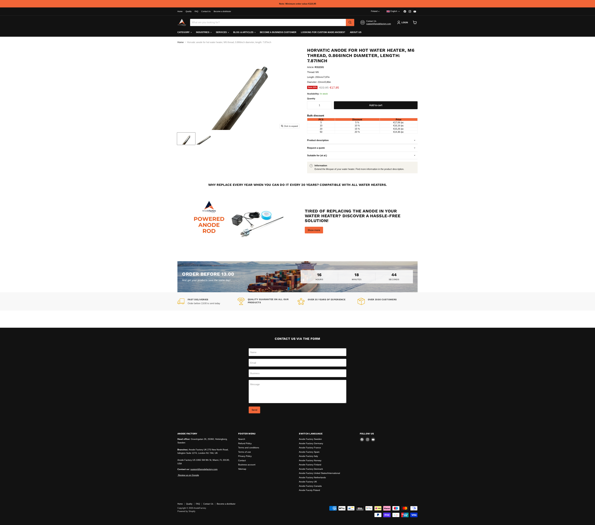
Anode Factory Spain (309, 452)
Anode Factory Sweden (310, 439)
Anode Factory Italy (308, 456)
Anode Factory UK (308, 481)
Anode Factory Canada (310, 486)
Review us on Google (188, 475)
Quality (189, 11)
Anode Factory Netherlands (312, 477)
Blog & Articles (243, 32)
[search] (350, 22)
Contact (242, 460)
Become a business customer (278, 32)
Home (180, 11)
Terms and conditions (248, 447)
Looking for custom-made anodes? (323, 32)
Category (183, 32)
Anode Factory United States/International (319, 473)
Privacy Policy (245, 456)
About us (355, 32)
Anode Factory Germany (311, 443)
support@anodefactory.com (378, 24)
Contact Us (206, 11)
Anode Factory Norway (310, 460)
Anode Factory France (310, 447)
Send (254, 409)
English (393, 11)
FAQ (196, 11)
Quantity (311, 98)
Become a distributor (222, 11)
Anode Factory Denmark (311, 469)
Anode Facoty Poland (309, 490)
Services (221, 32)
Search (241, 439)
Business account (246, 464)
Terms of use (244, 452)
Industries (203, 32)
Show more (314, 230)
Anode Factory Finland (310, 464)
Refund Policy (245, 443)
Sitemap (242, 469)
